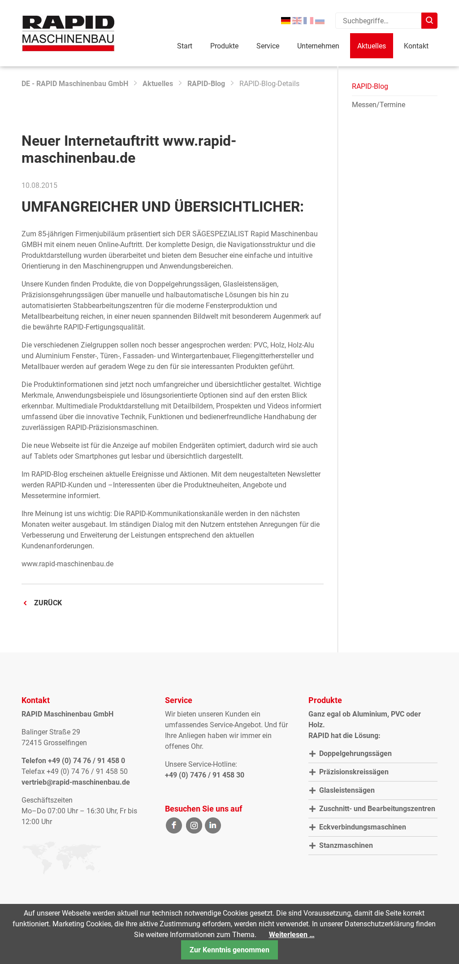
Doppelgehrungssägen (355, 753)
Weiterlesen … (292, 934)
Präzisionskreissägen (354, 772)
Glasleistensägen (347, 790)
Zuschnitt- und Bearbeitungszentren (377, 808)
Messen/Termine (378, 104)
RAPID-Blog (206, 83)
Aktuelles (158, 83)
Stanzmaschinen (346, 845)
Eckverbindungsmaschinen (362, 827)
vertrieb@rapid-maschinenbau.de (76, 782)
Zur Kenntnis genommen (229, 950)
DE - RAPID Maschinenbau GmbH (75, 83)
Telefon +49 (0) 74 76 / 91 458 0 (73, 760)
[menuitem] (285, 21)
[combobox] (378, 21)
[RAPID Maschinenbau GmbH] (68, 33)
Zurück (48, 603)
